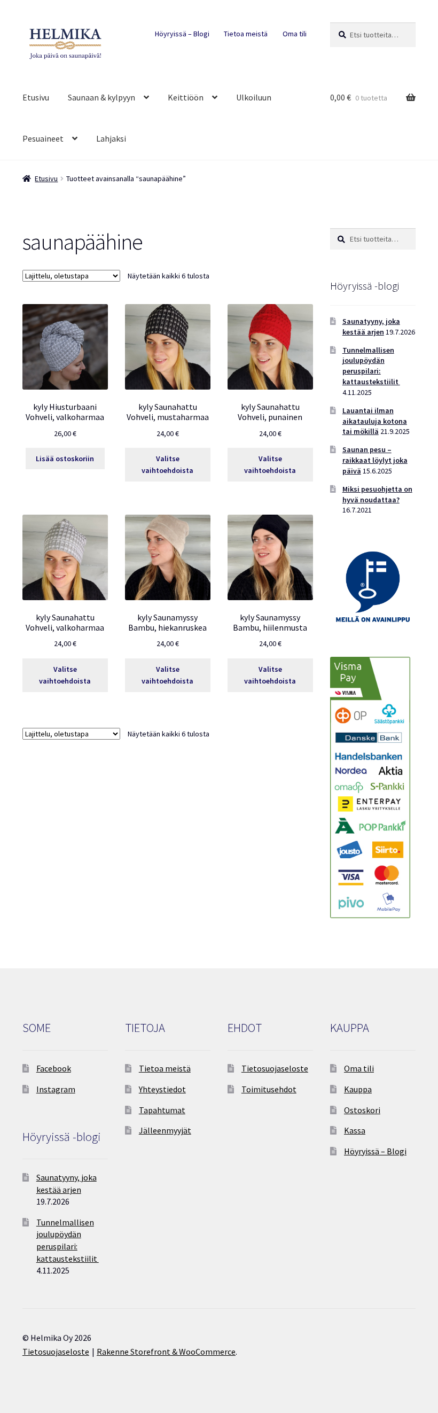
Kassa (354, 1130)
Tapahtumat (162, 1110)
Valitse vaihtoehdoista (167, 465)
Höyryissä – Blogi (182, 33)
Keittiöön (186, 97)
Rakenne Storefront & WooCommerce (166, 1351)
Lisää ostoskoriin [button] (65, 458)
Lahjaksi (111, 138)
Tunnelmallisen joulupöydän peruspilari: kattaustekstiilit (371, 365)
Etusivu (35, 97)
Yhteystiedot (162, 1089)
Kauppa (358, 1089)
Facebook (53, 1068)
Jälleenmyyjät (165, 1130)
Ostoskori (362, 1110)
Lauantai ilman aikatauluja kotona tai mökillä (374, 421)
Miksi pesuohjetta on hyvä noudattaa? (377, 494)
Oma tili (295, 33)
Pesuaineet (43, 138)
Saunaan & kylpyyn (101, 97)
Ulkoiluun (253, 97)
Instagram (55, 1089)
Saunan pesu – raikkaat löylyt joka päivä (375, 460)
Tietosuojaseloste (274, 1068)
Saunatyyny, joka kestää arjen (371, 326)
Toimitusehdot (268, 1089)
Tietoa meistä (246, 33)
